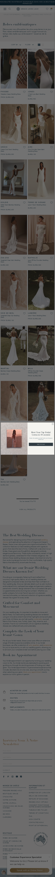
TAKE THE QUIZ (41, 444)
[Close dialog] (53, 424)
